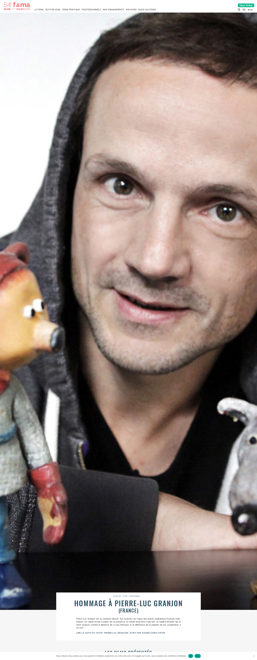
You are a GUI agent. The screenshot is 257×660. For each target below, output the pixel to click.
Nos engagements (113, 9)
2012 (125, 596)
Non (197, 656)
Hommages (134, 596)
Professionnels (91, 9)
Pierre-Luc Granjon (149, 603)
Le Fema (39, 9)
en (251, 10)
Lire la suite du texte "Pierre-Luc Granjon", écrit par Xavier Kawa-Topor (120, 633)
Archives (131, 9)
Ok (191, 656)
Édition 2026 (52, 9)
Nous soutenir (147, 9)
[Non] (253, 656)
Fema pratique (71, 9)
